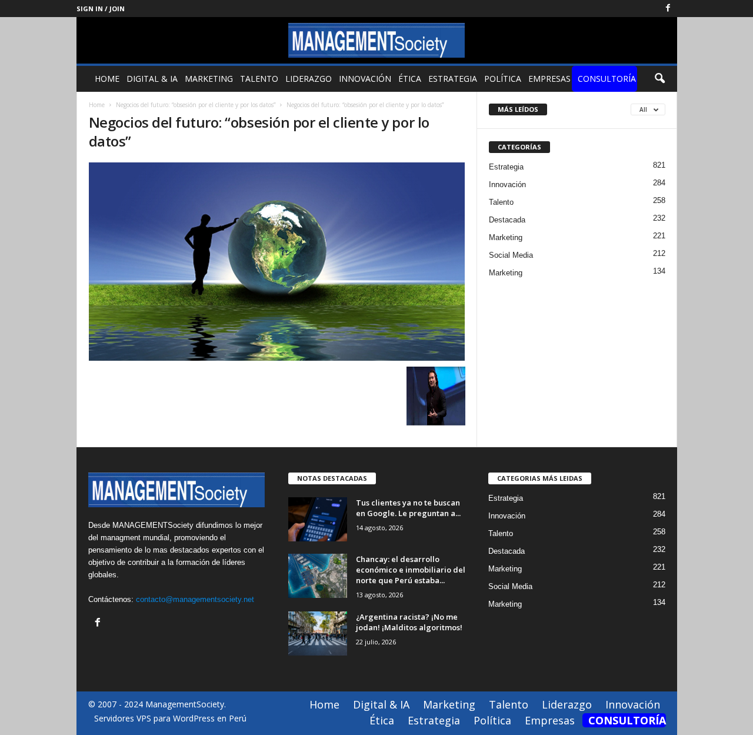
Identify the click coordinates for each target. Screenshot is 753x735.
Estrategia (452, 78)
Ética (409, 78)
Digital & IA (152, 78)
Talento (259, 78)
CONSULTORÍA (607, 78)
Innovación (365, 78)
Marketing (209, 78)
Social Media (511, 255)
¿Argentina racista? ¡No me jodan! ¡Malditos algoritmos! (409, 622)
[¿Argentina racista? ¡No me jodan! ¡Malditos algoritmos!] (317, 633)
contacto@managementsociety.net (195, 599)
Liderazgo (308, 78)
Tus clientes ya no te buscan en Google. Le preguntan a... (408, 507)
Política (502, 78)
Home (107, 78)
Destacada (507, 219)
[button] (659, 79)
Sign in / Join (100, 8)
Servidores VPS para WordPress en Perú (170, 718)
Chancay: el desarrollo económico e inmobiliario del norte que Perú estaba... (410, 570)
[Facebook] (668, 8)
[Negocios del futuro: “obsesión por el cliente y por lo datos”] (277, 261)
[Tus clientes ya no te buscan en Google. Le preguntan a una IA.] (317, 519)
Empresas (549, 78)
